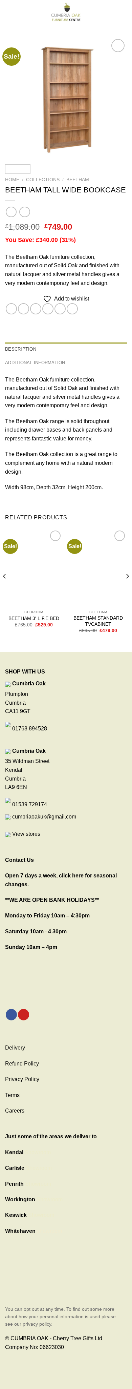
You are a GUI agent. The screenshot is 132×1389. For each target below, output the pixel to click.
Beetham (77, 179)
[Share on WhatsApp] (11, 308)
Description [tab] (20, 349)
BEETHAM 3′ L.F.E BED (33, 618)
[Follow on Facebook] (11, 1014)
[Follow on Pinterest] (23, 1014)
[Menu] (9, 11)
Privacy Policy (22, 1079)
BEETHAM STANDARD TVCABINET (98, 621)
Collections (43, 179)
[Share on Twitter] (35, 308)
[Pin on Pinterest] (60, 308)
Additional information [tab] (35, 362)
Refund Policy (22, 1063)
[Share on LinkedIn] (72, 308)
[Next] (116, 98)
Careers (14, 1111)
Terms (12, 1095)
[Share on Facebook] (23, 308)
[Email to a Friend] (47, 308)
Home (12, 179)
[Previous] (16, 98)
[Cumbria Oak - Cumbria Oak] (66, 12)
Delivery (15, 1048)
